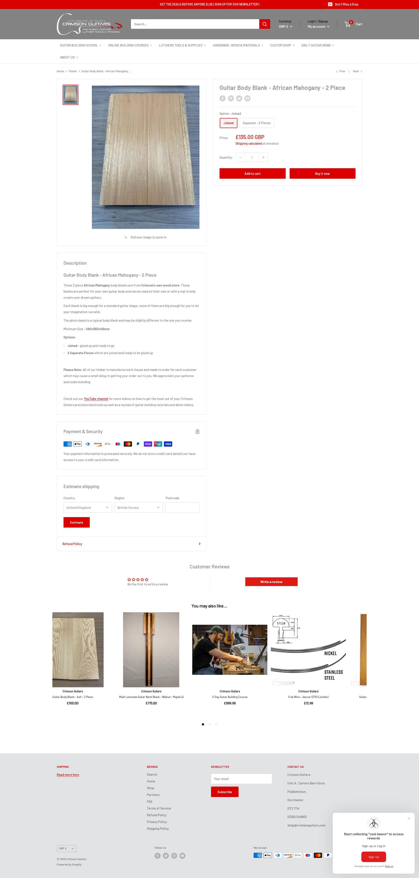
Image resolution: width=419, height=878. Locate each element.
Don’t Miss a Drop (346, 4)
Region (119, 498)
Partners (153, 795)
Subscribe (225, 792)
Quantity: (226, 157)
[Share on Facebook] (223, 98)
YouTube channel (96, 399)
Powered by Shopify (69, 864)
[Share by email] (247, 98)
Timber (72, 71)
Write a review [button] (271, 582)
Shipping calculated (248, 143)
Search (152, 774)
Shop (150, 788)
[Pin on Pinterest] (231, 98)
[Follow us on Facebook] (158, 856)
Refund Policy (72, 544)
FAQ (149, 801)
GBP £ (63, 848)
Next (356, 71)
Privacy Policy (157, 822)
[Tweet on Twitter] (239, 98)
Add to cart (252, 173)
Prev (342, 71)
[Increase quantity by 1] (263, 157)
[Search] (264, 24)
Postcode (172, 498)
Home (60, 71)
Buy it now (322, 173)
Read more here (68, 775)
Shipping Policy (158, 828)
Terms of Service (159, 808)
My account (317, 26)
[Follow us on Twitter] (166, 856)
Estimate (76, 522)
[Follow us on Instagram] (174, 856)
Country (69, 498)
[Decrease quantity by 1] (240, 157)
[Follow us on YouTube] (182, 856)
